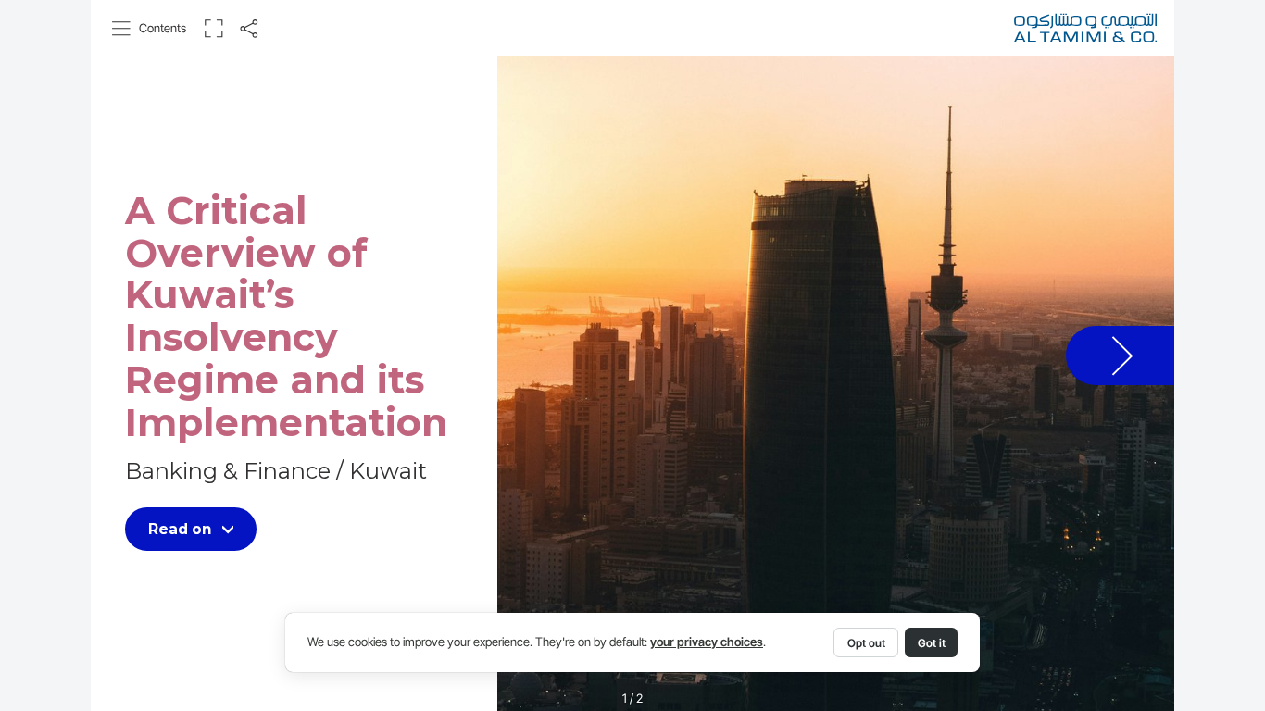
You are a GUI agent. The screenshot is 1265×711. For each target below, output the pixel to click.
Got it (932, 643)
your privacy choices (706, 642)
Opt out (866, 643)
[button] (149, 28)
